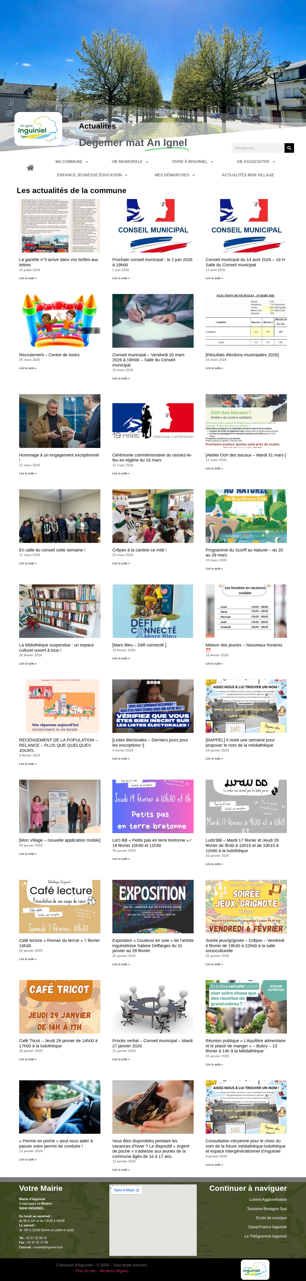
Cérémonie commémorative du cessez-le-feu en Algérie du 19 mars (152, 458)
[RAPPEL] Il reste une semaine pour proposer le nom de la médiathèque (240, 743)
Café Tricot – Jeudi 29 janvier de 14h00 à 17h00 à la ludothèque (58, 1043)
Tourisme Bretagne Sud (267, 1209)
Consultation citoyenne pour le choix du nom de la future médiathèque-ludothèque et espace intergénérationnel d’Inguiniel (245, 1146)
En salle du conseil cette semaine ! (52, 550)
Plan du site (86, 1271)
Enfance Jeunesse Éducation (89, 175)
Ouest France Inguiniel (267, 1227)
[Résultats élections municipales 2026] (242, 354)
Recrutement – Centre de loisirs (49, 354)
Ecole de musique (271, 1218)
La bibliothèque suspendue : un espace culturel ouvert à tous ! (56, 648)
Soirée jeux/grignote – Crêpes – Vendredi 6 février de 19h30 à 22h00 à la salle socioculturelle (245, 945)
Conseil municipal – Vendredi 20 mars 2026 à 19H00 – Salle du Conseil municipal (148, 360)
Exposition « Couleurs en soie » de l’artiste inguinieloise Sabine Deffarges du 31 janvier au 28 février (153, 945)
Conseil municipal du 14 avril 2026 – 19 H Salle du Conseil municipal (245, 262)
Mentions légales (114, 1271)
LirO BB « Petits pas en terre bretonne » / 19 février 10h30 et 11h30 (151, 843)
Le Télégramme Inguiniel (266, 1236)
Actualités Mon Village (248, 175)
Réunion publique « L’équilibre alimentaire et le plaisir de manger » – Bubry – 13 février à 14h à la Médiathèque (245, 1045)
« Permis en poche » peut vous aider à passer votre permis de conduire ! (56, 1144)
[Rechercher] (289, 148)
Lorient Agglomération (268, 1199)
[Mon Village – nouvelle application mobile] (59, 840)
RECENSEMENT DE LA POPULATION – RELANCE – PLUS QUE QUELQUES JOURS (58, 745)
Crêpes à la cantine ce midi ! (139, 550)
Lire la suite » (28, 278)
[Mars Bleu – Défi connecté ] (139, 645)
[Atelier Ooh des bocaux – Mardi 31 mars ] (246, 455)
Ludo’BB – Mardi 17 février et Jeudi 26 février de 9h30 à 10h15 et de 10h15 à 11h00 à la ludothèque (242, 845)
